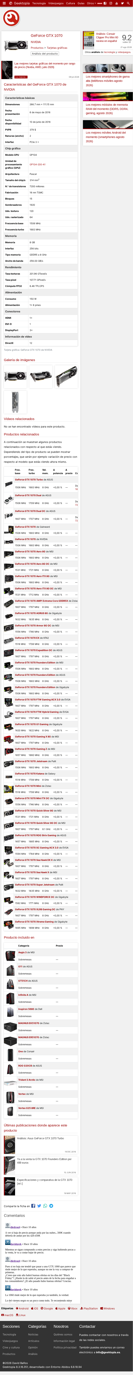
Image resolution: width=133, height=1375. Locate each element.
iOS (36, 1308)
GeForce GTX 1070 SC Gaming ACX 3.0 (36, 847)
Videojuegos (56, 3)
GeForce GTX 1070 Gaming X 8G (33, 736)
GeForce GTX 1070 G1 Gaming (31, 724)
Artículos (33, 1341)
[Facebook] (105, 3)
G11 (20, 966)
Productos (37, 47)
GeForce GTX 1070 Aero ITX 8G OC (34, 588)
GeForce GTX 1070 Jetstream (31, 761)
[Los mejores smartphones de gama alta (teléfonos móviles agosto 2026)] (108, 68)
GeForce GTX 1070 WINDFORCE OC (34, 897)
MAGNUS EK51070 (28, 1023)
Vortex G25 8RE (27, 1108)
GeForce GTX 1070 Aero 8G (30, 551)
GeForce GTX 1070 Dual (28, 495)
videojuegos (124, 52)
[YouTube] (117, 3)
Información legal (64, 1341)
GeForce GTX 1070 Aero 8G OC (32, 563)
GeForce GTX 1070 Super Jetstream (35, 884)
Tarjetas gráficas (57, 47)
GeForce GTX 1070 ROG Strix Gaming (35, 835)
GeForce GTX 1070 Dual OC (30, 511)
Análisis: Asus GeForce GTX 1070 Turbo (40, 1138)
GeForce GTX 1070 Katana (29, 773)
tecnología (109, 52)
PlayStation (91, 1308)
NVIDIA (36, 42)
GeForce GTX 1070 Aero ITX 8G (32, 576)
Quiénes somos (63, 1334)
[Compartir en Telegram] (51, 1205)
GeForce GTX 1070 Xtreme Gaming (34, 921)
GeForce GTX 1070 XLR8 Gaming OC (35, 909)
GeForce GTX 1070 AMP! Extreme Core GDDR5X (41, 600)
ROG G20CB (25, 1065)
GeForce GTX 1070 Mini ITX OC (32, 798)
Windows (109, 1308)
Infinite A (23, 994)
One (20, 1051)
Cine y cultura (11, 1347)
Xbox (74, 1308)
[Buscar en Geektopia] (129, 3)
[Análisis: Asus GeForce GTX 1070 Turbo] (9, 1145)
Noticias (33, 1334)
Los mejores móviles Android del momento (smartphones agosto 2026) (106, 137)
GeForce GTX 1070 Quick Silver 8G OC (36, 823)
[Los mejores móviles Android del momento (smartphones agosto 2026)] (108, 124)
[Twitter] (123, 3)
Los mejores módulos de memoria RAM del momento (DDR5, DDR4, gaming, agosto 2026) (107, 109)
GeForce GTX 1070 (47, 35)
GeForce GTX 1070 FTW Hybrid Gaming (37, 711)
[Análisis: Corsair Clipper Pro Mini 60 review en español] (88, 40)
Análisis (32, 1354)
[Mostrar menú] (4, 3)
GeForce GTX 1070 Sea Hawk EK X (34, 860)
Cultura (70, 3)
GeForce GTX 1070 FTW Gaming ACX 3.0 (37, 699)
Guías (81, 3)
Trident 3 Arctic (26, 1079)
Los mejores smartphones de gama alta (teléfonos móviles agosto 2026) (108, 81)
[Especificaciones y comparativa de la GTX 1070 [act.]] (9, 1186)
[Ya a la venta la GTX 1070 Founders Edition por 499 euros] (9, 1165)
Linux (22, 1315)
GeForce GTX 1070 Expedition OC (33, 650)
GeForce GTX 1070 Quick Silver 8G (34, 810)
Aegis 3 (22, 952)
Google (48, 1308)
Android (24, 1308)
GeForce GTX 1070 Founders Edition (35, 662)
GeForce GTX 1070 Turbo (29, 479)
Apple (61, 1308)
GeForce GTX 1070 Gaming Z (31, 748)
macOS (9, 1315)
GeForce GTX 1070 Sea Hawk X (32, 872)
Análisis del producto (45, 53)
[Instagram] (111, 3)
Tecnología (39, 3)
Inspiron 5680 (26, 1009)
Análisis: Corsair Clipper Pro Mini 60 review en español (107, 37)
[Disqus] (41, 1262)
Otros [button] (91, 3)
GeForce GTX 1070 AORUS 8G (31, 613)
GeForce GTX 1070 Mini (28, 786)
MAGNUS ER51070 (28, 1037)
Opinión (33, 1347)
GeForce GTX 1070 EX (27, 637)
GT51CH (23, 980)
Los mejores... (21, 77)
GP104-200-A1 (38, 164)
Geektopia (21, 3)
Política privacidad (65, 1347)
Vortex (22, 1093)
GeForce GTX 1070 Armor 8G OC (33, 625)
